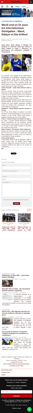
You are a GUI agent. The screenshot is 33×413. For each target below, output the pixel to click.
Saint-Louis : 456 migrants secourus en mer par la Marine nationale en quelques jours (16, 313)
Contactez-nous (5, 372)
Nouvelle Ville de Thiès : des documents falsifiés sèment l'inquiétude (16, 289)
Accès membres (7, 364)
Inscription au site (15, 365)
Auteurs (3, 374)
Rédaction (9, 40)
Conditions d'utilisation (8, 400)
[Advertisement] (15, 253)
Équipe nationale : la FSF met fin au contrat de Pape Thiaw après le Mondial (24, 228)
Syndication (25, 364)
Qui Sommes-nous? (6, 370)
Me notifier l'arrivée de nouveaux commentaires (16, 199)
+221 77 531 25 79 (23, 401)
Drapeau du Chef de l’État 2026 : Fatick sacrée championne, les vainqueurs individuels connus (8, 228)
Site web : (4, 176)
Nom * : (4, 165)
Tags (22, 365)
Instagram (23, 382)
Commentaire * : (6, 182)
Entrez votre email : (16, 388)
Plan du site (16, 364)
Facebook (10, 382)
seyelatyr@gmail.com (10, 401)
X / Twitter (17, 382)
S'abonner (16, 396)
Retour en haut (16, 408)
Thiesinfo (16, 2)
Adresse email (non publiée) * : (10, 171)
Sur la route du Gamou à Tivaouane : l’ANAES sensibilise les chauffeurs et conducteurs (15, 333)
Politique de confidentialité (23, 400)
